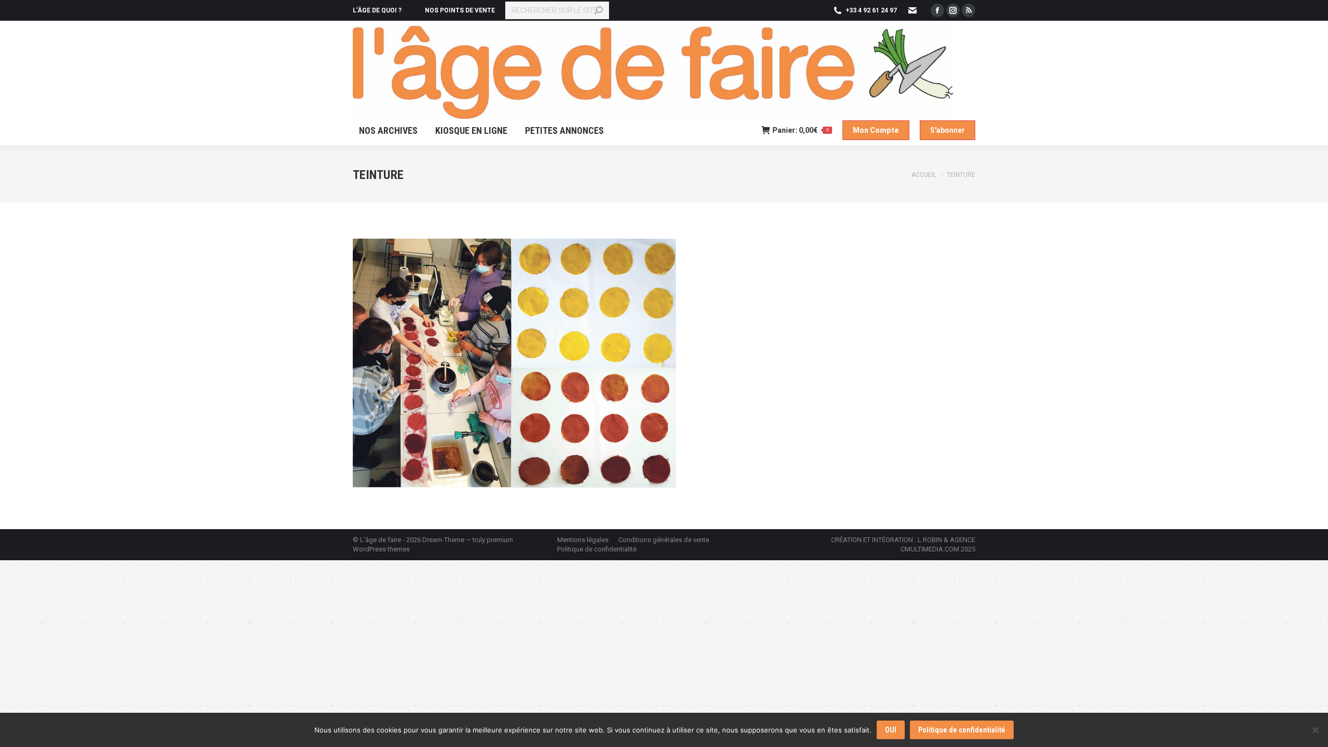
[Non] (1315, 730)
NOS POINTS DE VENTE (460, 10)
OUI (890, 730)
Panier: (800, 130)
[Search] (598, 10)
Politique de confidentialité (961, 730)
